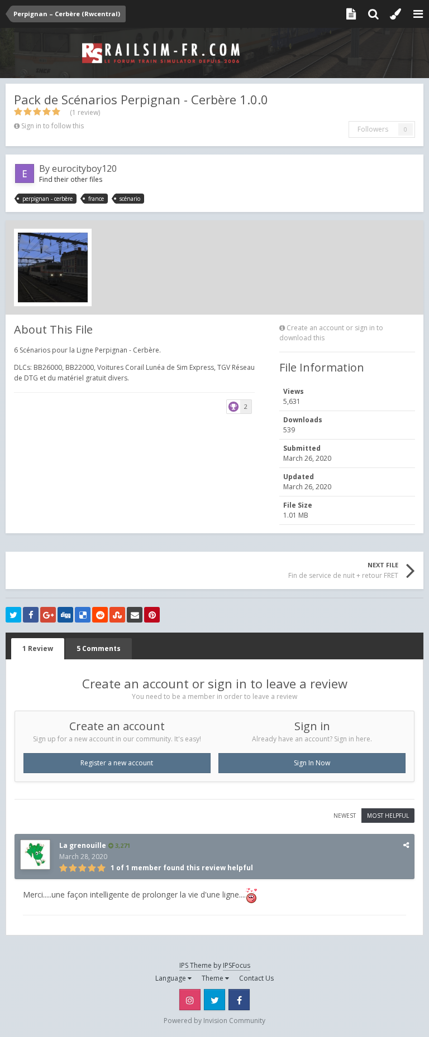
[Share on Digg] (65, 615)
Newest (344, 815)
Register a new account (116, 763)
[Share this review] (406, 845)
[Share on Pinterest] (152, 615)
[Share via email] (134, 615)
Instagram (190, 999)
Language (171, 978)
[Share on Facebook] (31, 615)
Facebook (239, 999)
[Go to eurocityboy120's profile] (24, 173)
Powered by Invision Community (214, 1020)
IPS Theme (195, 965)
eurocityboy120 (84, 168)
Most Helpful (388, 815)
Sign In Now (312, 763)
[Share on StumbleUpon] (117, 615)
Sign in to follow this (52, 126)
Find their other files (70, 179)
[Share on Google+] (48, 615)
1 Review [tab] (37, 648)
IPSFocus (236, 965)
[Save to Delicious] (82, 615)
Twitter (214, 999)
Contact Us (256, 978)
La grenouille (82, 845)
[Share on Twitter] (13, 615)
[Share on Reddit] (100, 615)
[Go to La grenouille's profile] (35, 855)
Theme (213, 978)
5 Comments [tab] (99, 648)
